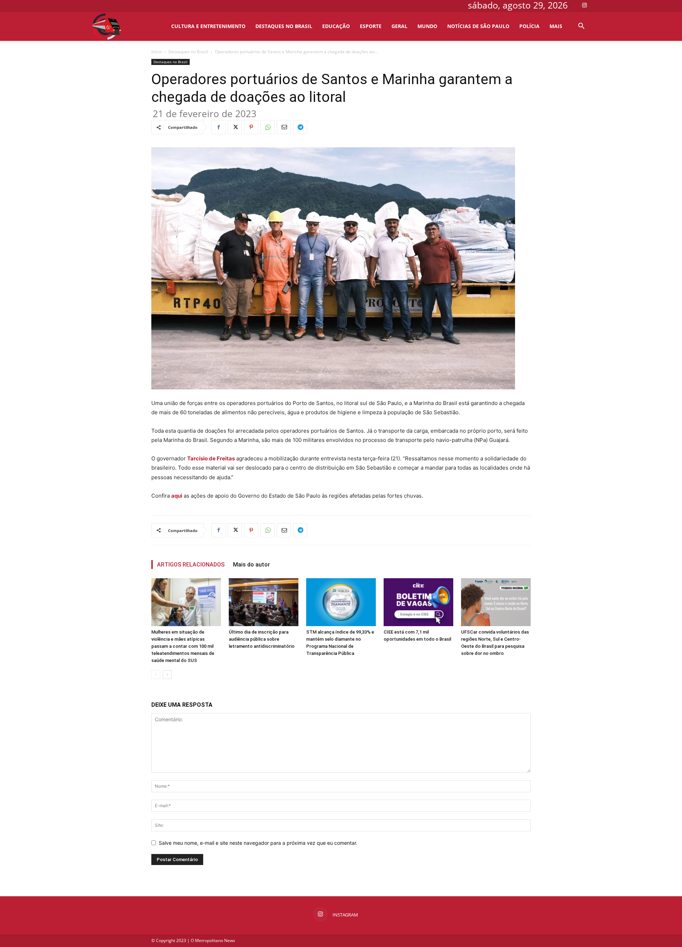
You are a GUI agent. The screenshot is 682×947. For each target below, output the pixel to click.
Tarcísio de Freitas (211, 458)
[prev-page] (155, 674)
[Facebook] (218, 127)
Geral (399, 26)
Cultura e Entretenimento (208, 26)
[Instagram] (584, 5)
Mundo (427, 26)
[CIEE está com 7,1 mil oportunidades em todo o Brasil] (418, 602)
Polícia (529, 26)
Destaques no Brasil (283, 26)
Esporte (370, 26)
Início (156, 52)
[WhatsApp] (267, 127)
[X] (235, 127)
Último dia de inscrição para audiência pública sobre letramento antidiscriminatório (261, 639)
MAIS (556, 26)
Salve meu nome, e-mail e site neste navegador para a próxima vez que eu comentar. (258, 843)
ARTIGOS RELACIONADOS (190, 564)
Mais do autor (251, 564)
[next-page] (167, 674)
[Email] (284, 127)
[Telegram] (300, 127)
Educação (336, 26)
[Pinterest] (251, 127)
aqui (176, 495)
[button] (581, 26)
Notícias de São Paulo (478, 26)
